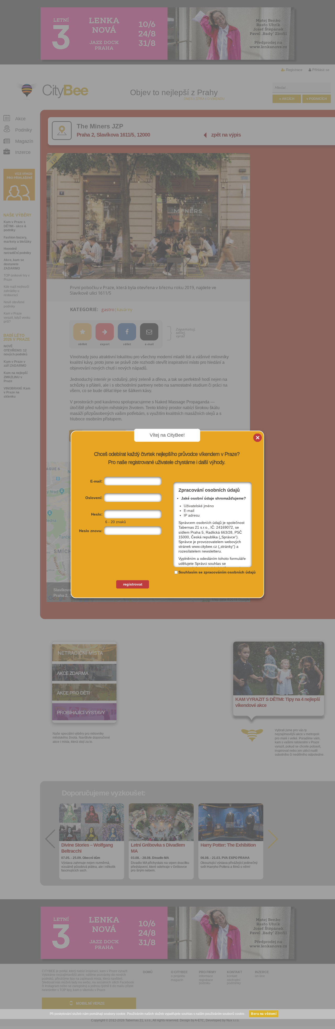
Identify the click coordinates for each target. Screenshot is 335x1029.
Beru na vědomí (263, 1014)
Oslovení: (94, 498)
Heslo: (97, 514)
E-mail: (96, 481)
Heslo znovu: (91, 531)
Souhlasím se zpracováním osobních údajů (217, 572)
